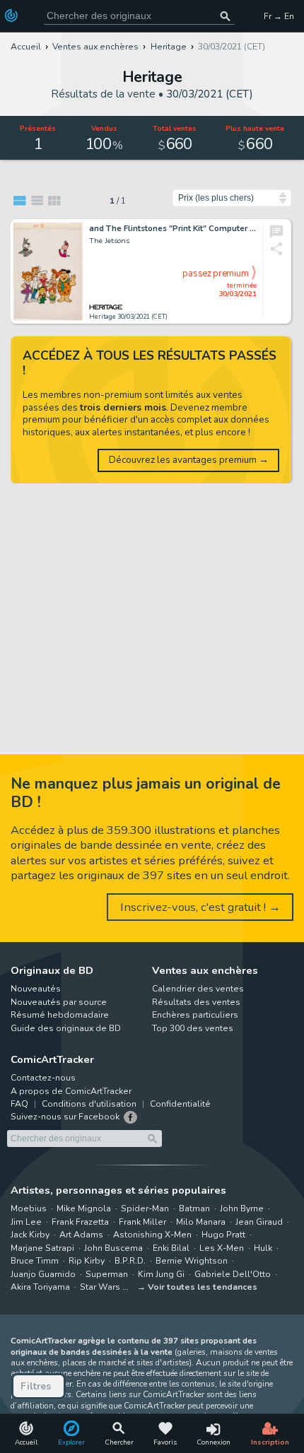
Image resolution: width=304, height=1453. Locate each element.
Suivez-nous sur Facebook (65, 1116)
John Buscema (113, 1248)
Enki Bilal (171, 1248)
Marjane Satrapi (42, 1248)
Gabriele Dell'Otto (232, 1274)
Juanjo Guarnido (43, 1274)
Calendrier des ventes (198, 988)
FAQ (19, 1104)
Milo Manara (201, 1222)
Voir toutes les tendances (202, 1287)
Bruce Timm (35, 1260)
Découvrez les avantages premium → (189, 459)
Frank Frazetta (80, 1222)
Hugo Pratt (223, 1234)
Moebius (29, 1208)
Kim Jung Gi (161, 1274)
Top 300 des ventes (192, 1028)
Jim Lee (26, 1222)
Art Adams (81, 1234)
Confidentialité (180, 1104)
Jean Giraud (259, 1222)
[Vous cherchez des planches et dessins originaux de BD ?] (13, 16)
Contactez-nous (43, 1077)
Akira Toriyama (40, 1287)
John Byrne (242, 1208)
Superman (107, 1274)
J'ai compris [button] (147, 1418)
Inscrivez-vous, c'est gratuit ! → (200, 907)
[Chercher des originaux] (225, 16)
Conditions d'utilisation (89, 1104)
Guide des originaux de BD (66, 1028)
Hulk (263, 1248)
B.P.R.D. (130, 1260)
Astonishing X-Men (152, 1234)
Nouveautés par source (59, 1002)
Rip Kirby (87, 1260)
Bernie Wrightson (192, 1260)
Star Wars (100, 1287)
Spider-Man (145, 1208)
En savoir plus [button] (105, 1386)
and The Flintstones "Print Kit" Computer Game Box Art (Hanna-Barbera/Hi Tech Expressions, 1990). (173, 229)
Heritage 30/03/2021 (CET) (128, 316)
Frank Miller (142, 1222)
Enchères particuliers (195, 1014)
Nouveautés (36, 988)
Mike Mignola (84, 1208)
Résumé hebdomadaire (60, 1014)
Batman (194, 1208)
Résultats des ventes (196, 1002)
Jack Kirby (30, 1234)
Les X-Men (221, 1248)
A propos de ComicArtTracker (71, 1091)
